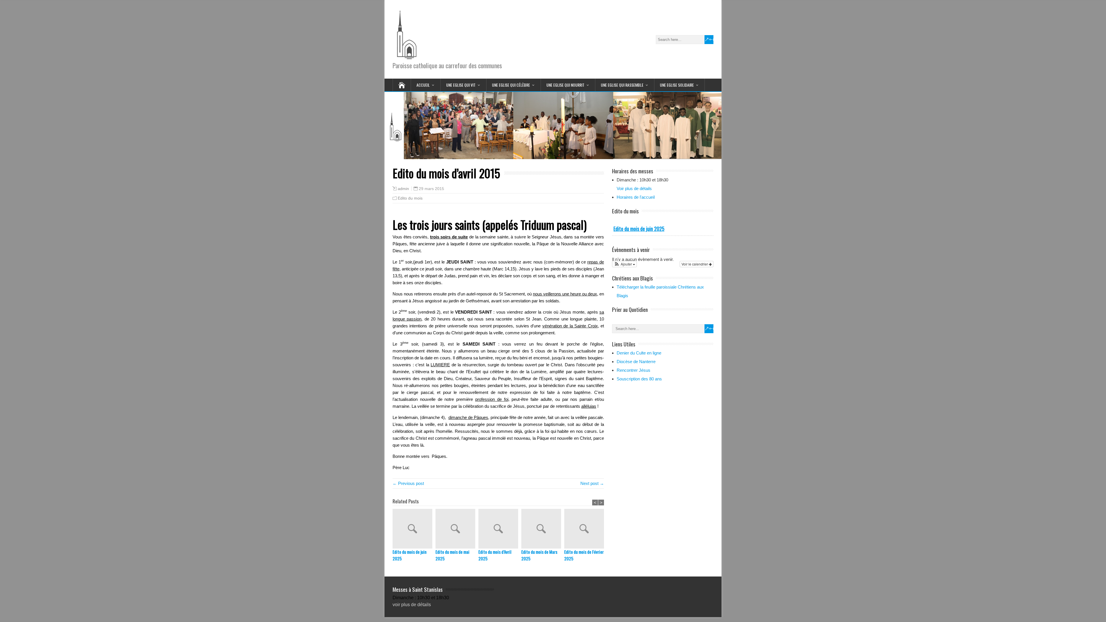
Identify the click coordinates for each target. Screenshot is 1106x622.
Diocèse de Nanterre (636, 361)
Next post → (592, 483)
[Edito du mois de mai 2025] (456, 529)
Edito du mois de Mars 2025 (539, 555)
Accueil (423, 85)
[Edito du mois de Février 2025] (585, 529)
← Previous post (408, 483)
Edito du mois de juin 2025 (410, 555)
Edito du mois (410, 198)
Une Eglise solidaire (677, 85)
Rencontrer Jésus (633, 370)
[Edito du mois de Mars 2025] (542, 529)
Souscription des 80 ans (639, 378)
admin (403, 189)
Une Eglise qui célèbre (511, 85)
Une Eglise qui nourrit (565, 85)
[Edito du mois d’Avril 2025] (499, 529)
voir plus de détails (412, 604)
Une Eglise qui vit (461, 85)
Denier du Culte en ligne (639, 352)
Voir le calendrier (695, 263)
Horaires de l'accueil (636, 197)
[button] (624, 264)
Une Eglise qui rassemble (622, 85)
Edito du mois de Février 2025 (584, 555)
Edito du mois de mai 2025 (452, 555)
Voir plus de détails (634, 188)
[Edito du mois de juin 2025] (414, 529)
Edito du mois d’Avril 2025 (494, 555)
